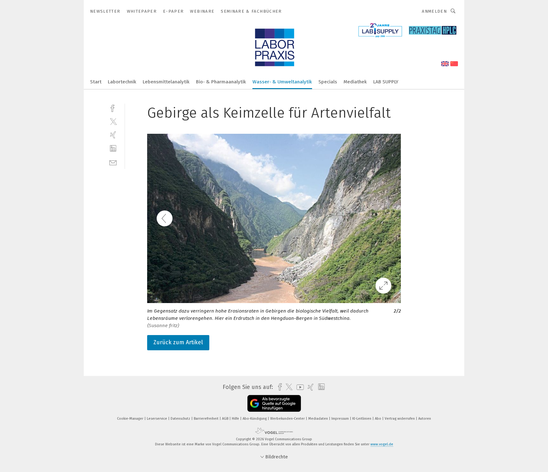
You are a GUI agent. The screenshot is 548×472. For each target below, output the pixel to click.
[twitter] (113, 121)
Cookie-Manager (130, 419)
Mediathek (355, 82)
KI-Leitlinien (362, 419)
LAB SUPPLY (385, 82)
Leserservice (157, 419)
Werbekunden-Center (288, 419)
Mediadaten (318, 419)
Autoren (424, 419)
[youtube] (298, 387)
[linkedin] (113, 148)
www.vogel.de (381, 444)
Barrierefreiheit (206, 419)
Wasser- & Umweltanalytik (282, 82)
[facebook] (113, 108)
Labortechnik (122, 82)
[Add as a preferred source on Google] (274, 403)
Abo (378, 419)
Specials (327, 82)
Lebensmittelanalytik (166, 82)
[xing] (113, 135)
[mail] (113, 162)
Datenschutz (181, 419)
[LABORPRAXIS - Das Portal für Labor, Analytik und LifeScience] (95, 81)
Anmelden (434, 11)
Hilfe (236, 419)
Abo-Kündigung (255, 419)
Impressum (340, 419)
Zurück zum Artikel (178, 342)
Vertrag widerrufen (400, 419)
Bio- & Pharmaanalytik (221, 82)
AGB (225, 419)
